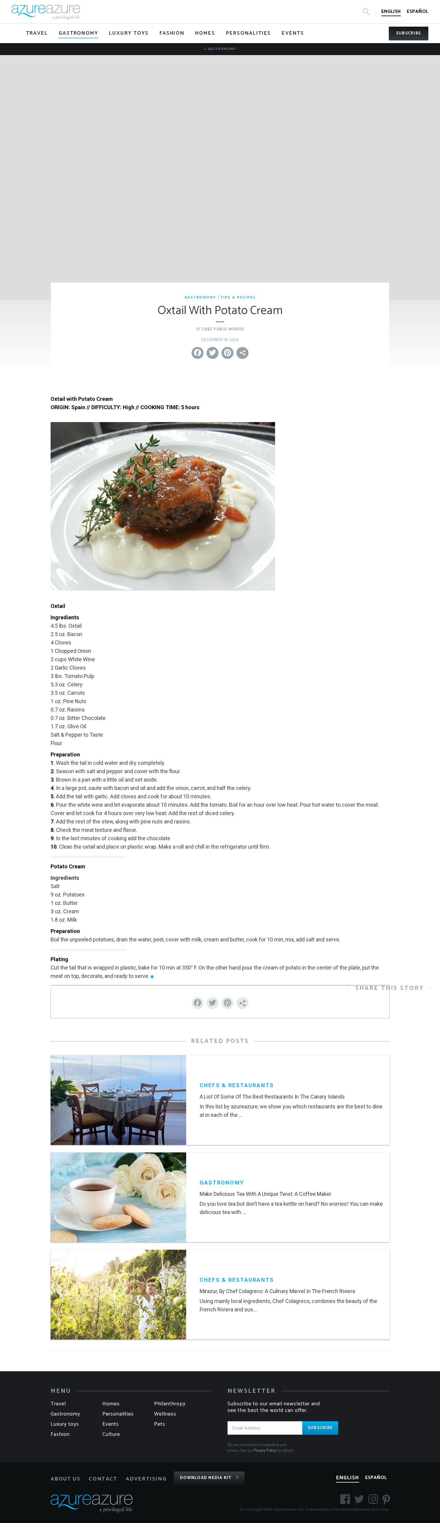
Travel (58, 1404)
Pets (159, 1424)
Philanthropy (170, 1404)
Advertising (146, 1479)
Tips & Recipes (238, 297)
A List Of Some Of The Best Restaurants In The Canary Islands (272, 1096)
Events (110, 1424)
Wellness (165, 1414)
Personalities (118, 1414)
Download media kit (206, 1478)
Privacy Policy (265, 1451)
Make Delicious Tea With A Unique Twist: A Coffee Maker (265, 1194)
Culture (111, 1434)
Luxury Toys (65, 1424)
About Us (66, 1479)
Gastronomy (221, 49)
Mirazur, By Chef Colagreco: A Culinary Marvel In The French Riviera (277, 1291)
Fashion (60, 1434)
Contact (103, 1479)
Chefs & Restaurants (237, 1085)
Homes (111, 1404)
